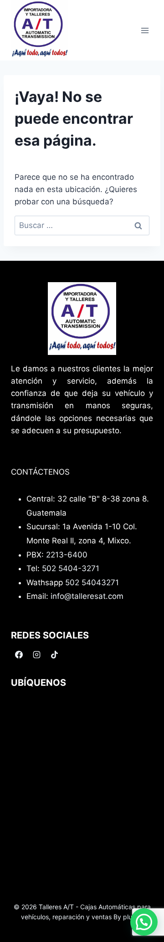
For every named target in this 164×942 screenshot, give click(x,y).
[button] (144, 922)
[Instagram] (36, 654)
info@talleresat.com (87, 596)
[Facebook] (18, 654)
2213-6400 (66, 554)
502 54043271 (92, 582)
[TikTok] (54, 654)
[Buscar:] (82, 225)
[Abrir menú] (144, 30)
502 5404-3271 (70, 568)
